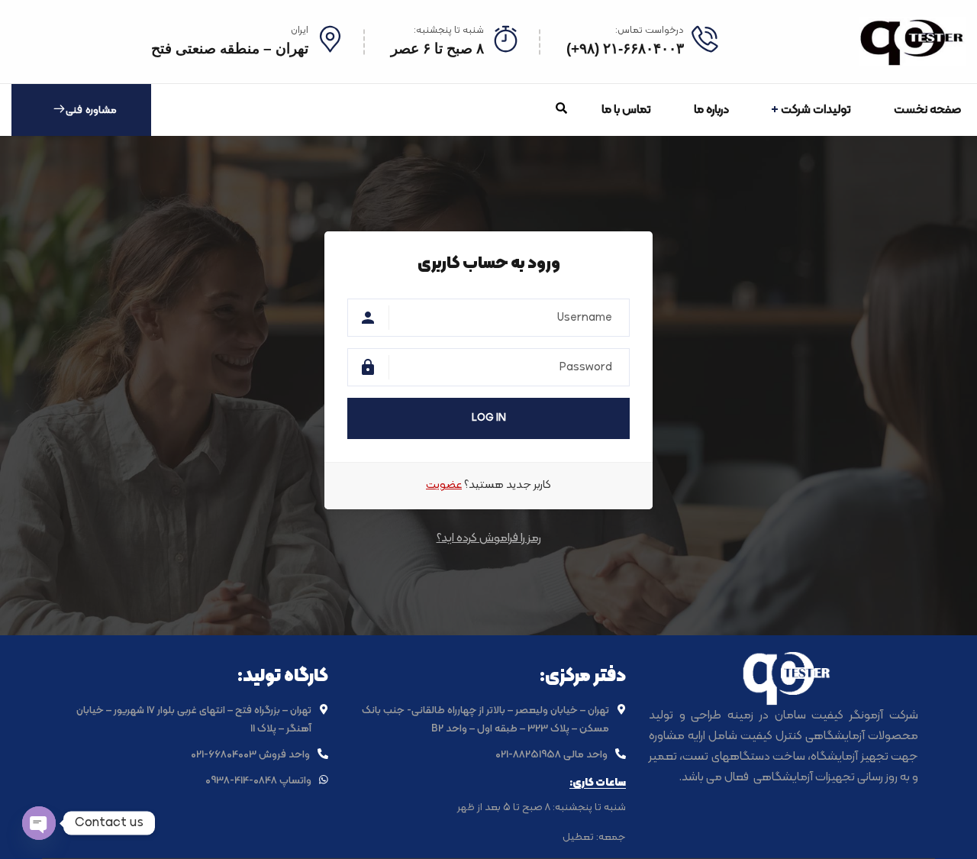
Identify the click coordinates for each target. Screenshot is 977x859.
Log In (489, 418)
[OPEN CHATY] (39, 823)
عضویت (444, 485)
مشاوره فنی (91, 110)
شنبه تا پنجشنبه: (449, 30)
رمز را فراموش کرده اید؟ (489, 538)
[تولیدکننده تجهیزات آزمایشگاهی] (912, 41)
